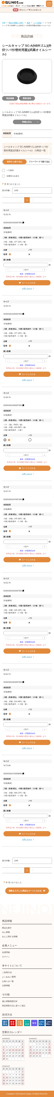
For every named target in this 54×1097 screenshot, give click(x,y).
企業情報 (6, 985)
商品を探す (7, 928)
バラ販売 (10, 170)
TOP (3, 23)
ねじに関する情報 (10, 936)
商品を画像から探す (16, 23)
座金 (28, 23)
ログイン (6, 957)
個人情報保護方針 (10, 1001)
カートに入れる (28, 283)
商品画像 (10, 98)
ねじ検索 (6, 932)
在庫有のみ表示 (13, 176)
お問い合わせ (27, 288)
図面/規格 (27, 98)
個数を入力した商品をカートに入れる (25, 891)
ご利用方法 (7, 972)
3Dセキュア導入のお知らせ (27, 10)
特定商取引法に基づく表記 (13, 1006)
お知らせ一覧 (8, 981)
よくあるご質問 (9, 977)
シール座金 (37, 23)
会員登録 (6, 952)
